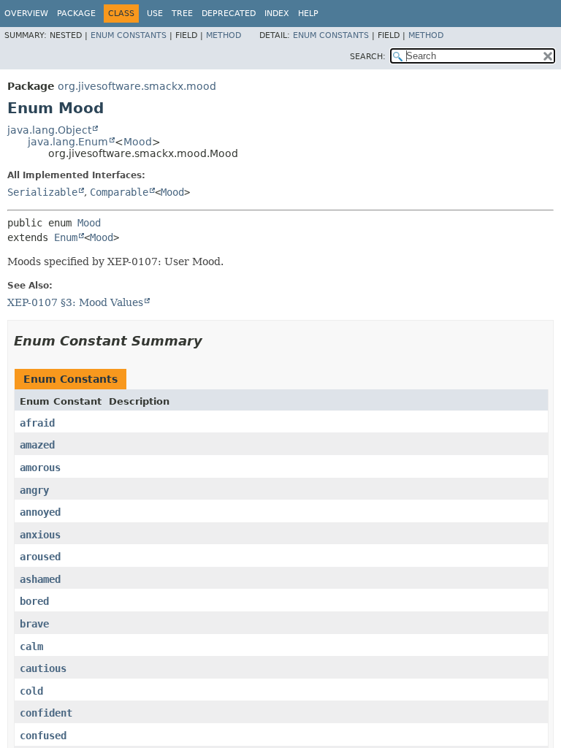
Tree (182, 13)
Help (308, 13)
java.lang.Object (49, 130)
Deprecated (229, 13)
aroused (40, 556)
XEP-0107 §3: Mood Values (75, 302)
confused (43, 735)
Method (223, 35)
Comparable (119, 192)
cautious (43, 668)
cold (31, 691)
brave (34, 624)
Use (155, 13)
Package (76, 13)
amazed (37, 445)
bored (34, 601)
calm (31, 646)
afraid (37, 423)
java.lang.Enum (68, 142)
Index (276, 13)
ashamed (40, 579)
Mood (137, 142)
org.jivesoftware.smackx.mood (137, 86)
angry (34, 490)
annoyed (40, 512)
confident (46, 713)
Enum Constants (129, 35)
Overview (26, 13)
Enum (65, 237)
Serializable (42, 192)
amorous (40, 467)
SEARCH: (368, 56)
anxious (40, 535)
